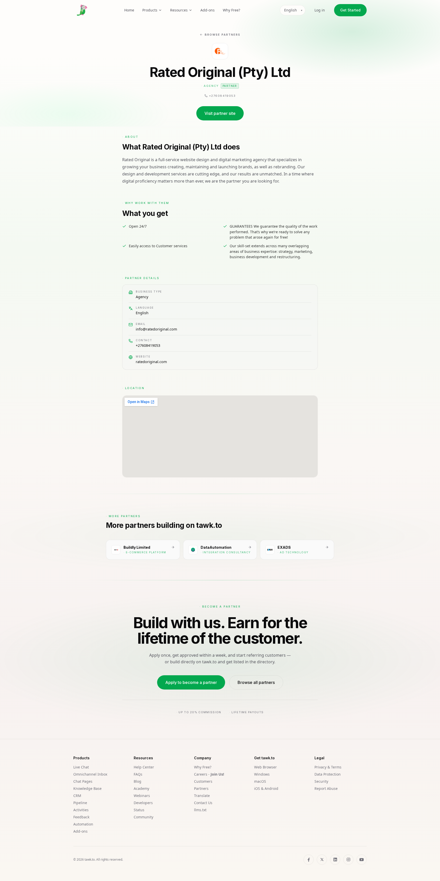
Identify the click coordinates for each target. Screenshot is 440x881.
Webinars (142, 795)
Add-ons (207, 10)
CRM (77, 795)
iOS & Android (266, 788)
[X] (322, 860)
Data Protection (327, 774)
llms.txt (200, 809)
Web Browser (265, 767)
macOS (260, 781)
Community (143, 817)
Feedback (81, 817)
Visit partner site (220, 113)
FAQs (138, 774)
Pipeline (80, 802)
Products (149, 10)
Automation (83, 824)
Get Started (350, 10)
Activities (81, 809)
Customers (203, 781)
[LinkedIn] (335, 860)
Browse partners (222, 34)
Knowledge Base (87, 788)
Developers (143, 802)
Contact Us (203, 802)
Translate (202, 795)
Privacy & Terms (327, 767)
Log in (319, 10)
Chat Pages (82, 781)
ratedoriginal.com (151, 361)
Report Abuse (326, 788)
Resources (179, 10)
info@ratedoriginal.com (156, 329)
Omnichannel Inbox (90, 774)
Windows (262, 774)
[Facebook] (309, 860)
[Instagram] (348, 860)
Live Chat (81, 767)
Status (139, 809)
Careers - (209, 774)
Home (129, 10)
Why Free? (231, 10)
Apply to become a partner (191, 682)
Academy (141, 788)
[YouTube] (361, 860)
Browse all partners (256, 682)
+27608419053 (148, 345)
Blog (137, 781)
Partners (201, 788)
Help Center (144, 767)
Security (321, 781)
